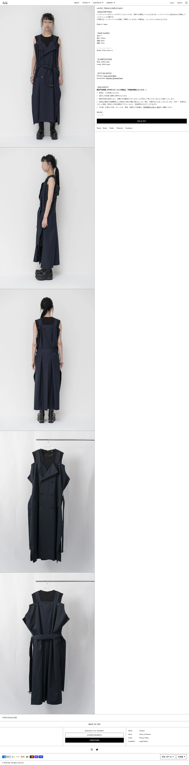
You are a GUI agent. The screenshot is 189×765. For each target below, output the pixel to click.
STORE (85, 3)
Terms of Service (145, 734)
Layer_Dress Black (109, 76)
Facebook (128, 128)
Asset (130, 738)
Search (179, 3)
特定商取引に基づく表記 (151, 107)
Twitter (111, 128)
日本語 (180, 757)
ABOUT (76, 3)
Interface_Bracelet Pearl (114, 78)
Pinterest (120, 128)
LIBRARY (109, 3)
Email (105, 128)
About (130, 731)
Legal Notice (143, 741)
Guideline (131, 741)
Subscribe (94, 740)
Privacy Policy (144, 738)
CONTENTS (97, 3)
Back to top (94, 724)
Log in (172, 3)
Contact (142, 731)
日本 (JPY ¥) (167, 757)
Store (130, 734)
